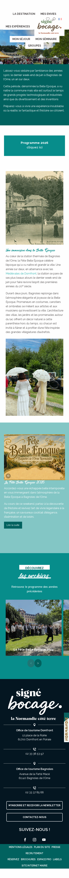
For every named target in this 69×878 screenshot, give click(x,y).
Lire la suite (13, 525)
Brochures (28, 859)
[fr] (60, 19)
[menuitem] (24, 14)
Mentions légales (20, 847)
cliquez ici (35, 147)
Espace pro (44, 859)
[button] (54, 19)
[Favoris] (48, 19)
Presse (56, 847)
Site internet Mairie (34, 865)
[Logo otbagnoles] (34, 704)
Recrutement (34, 853)
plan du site (42, 847)
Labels (57, 859)
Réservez (13, 859)
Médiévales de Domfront (21, 273)
